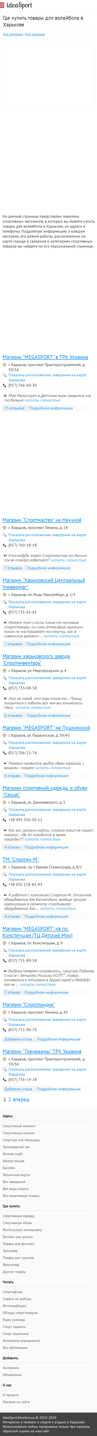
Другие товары (14, 1271)
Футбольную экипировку (22, 1230)
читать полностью (42, 400)
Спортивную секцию (18, 1133)
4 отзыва (12, 775)
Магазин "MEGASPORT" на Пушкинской (46, 727)
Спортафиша (12, 1292)
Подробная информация (51, 407)
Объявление (12, 1374)
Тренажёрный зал (16, 1147)
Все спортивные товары (21, 1195)
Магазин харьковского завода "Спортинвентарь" (36, 659)
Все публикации (15, 1347)
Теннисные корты (16, 1175)
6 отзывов (13, 715)
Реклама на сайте (16, 1402)
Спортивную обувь (17, 1223)
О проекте (11, 1395)
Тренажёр (10, 1250)
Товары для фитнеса (18, 1243)
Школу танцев (13, 1161)
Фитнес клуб (12, 1154)
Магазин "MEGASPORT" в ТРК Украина (45, 357)
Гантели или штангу (18, 1237)
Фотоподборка (14, 1306)
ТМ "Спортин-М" (20, 859)
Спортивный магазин (19, 1126)
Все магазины (35, 34)
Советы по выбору (17, 1299)
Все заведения (14, 1181)
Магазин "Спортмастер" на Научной (41, 520)
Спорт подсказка (16, 1333)
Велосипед (11, 1264)
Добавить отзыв (18, 1039)
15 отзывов (14, 407)
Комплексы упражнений (21, 1340)
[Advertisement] (48, 161)
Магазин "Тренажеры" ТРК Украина (41, 1051)
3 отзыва (12, 992)
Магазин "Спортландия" (28, 1004)
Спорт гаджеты (14, 1326)
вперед (21, 1099)
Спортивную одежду (19, 1216)
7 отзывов (13, 567)
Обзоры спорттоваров (20, 1312)
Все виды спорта (15, 1188)
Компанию (11, 1368)
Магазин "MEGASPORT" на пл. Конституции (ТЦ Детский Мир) (37, 932)
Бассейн (9, 1168)
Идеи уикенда (14, 1319)
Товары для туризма (18, 1257)
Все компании (13, 34)
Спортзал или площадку (21, 1140)
